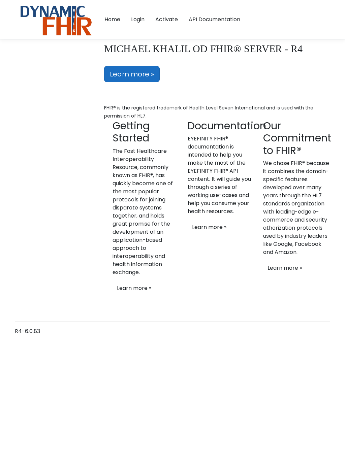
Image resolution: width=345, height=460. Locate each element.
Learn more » (132, 74)
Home (112, 19)
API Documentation (214, 19)
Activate (166, 19)
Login (138, 19)
